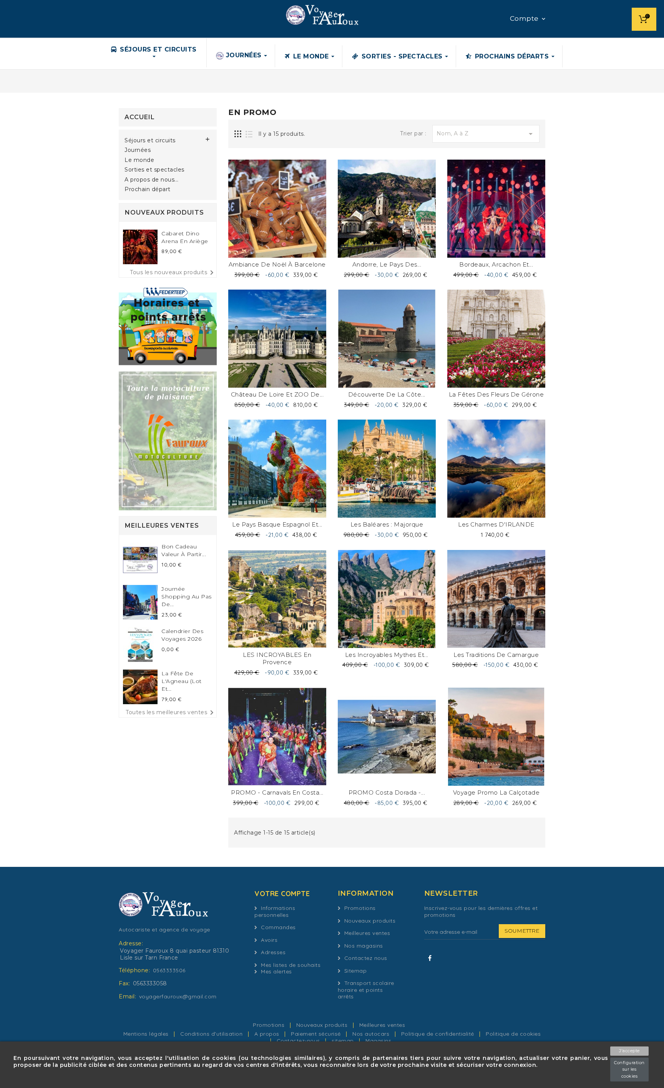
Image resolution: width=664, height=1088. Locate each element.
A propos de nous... (151, 180)
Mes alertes (276, 971)
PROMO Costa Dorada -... (387, 792)
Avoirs (269, 939)
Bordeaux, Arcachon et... (496, 264)
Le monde (139, 160)
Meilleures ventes (367, 933)
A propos (267, 1033)
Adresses (273, 952)
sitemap (343, 1040)
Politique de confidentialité (438, 1033)
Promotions (360, 908)
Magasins (378, 1040)
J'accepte (629, 1050)
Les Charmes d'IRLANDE (496, 524)
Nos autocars (371, 1033)
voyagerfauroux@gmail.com (178, 996)
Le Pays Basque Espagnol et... (277, 524)
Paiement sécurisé (316, 1033)
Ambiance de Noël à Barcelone (277, 264)
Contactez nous (365, 958)
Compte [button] (528, 18)
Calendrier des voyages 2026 (182, 635)
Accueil (139, 117)
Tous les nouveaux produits (173, 272)
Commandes (278, 927)
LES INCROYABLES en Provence (277, 658)
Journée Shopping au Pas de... (186, 596)
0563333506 (169, 970)
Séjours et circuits (150, 140)
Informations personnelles (274, 911)
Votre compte (282, 893)
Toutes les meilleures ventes (171, 712)
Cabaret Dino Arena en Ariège (184, 237)
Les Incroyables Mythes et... (386, 654)
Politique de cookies (513, 1033)
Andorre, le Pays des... (387, 264)
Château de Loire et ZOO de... (277, 394)
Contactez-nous (299, 1040)
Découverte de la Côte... (386, 394)
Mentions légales (147, 1033)
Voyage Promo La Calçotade (496, 792)
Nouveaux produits (370, 920)
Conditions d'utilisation (212, 1033)
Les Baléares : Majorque (386, 524)
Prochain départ (147, 189)
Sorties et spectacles (154, 170)
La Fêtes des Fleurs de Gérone (496, 394)
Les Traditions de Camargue (496, 654)
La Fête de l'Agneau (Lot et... (181, 681)
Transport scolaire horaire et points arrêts (366, 990)
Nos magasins (363, 945)
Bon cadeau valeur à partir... (183, 550)
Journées (137, 150)
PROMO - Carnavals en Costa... (277, 792)
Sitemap (355, 970)
